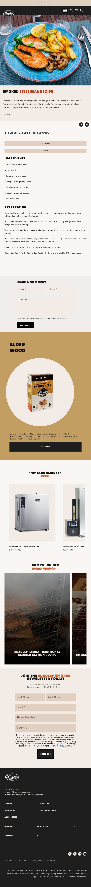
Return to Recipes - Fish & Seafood (28, 133)
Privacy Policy (58, 746)
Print (45, 151)
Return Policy (23, 860)
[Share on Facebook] (81, 124)
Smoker (8, 803)
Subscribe (45, 754)
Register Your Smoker (45, 3)
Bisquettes (10, 810)
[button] (81, 10)
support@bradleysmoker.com (18, 792)
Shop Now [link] (45, 447)
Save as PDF (45, 143)
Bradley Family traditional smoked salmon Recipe (37, 653)
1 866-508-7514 (11, 789)
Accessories (11, 817)
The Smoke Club (48, 810)
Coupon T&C (51, 860)
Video (34, 253)
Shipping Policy (37, 860)
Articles (44, 803)
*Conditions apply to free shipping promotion (25, 795)
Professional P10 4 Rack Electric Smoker (24, 546)
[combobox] (20, 718)
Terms (68, 746)
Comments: (9, 114)
